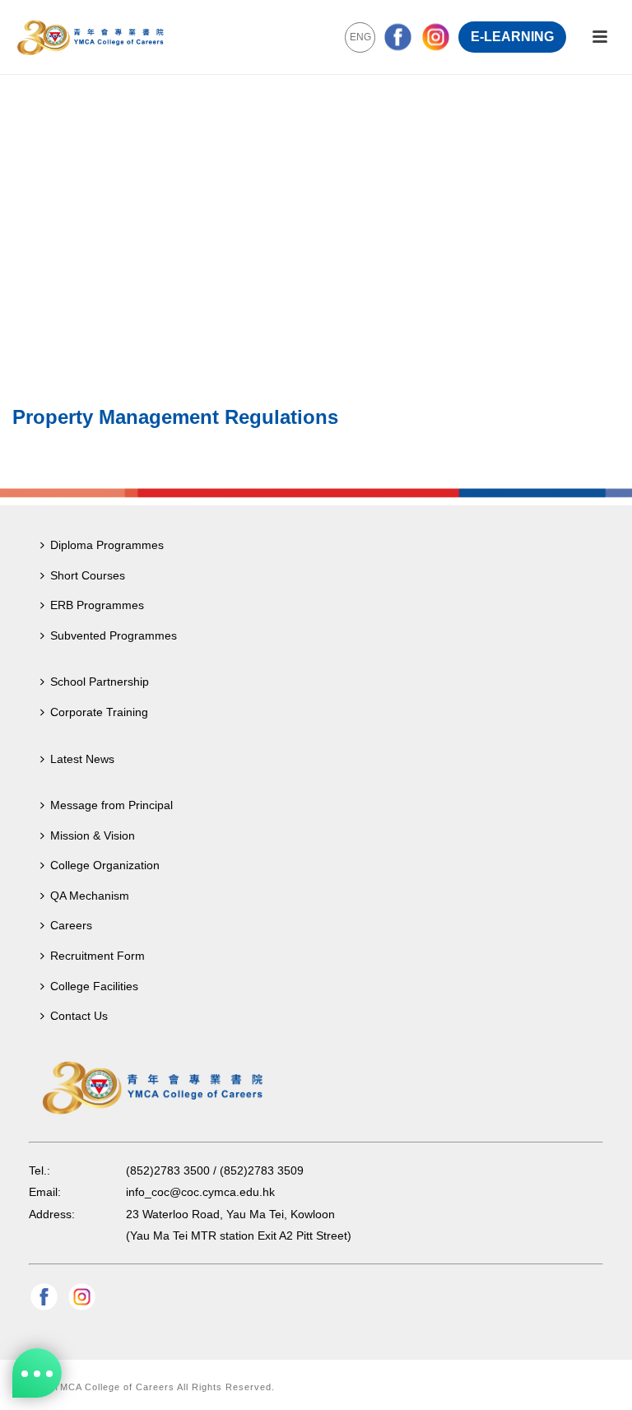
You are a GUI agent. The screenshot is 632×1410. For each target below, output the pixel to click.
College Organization (105, 865)
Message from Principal (111, 805)
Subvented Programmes (113, 635)
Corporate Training (99, 712)
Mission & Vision (92, 835)
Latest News (82, 758)
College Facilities (94, 986)
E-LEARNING (512, 37)
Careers (71, 925)
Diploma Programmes (107, 544)
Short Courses (87, 575)
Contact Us (79, 1015)
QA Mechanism (89, 895)
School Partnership (99, 681)
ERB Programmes (97, 605)
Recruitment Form (97, 955)
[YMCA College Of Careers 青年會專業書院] (90, 37)
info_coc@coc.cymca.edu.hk (200, 1191)
